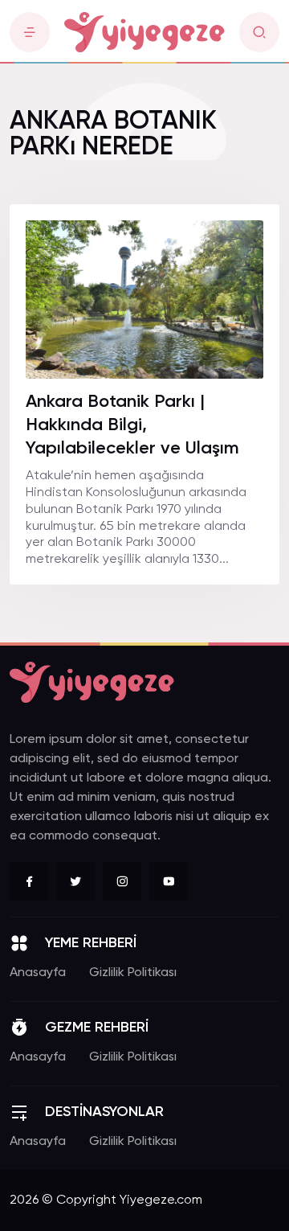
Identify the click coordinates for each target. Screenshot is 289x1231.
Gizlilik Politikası (133, 972)
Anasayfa (38, 972)
